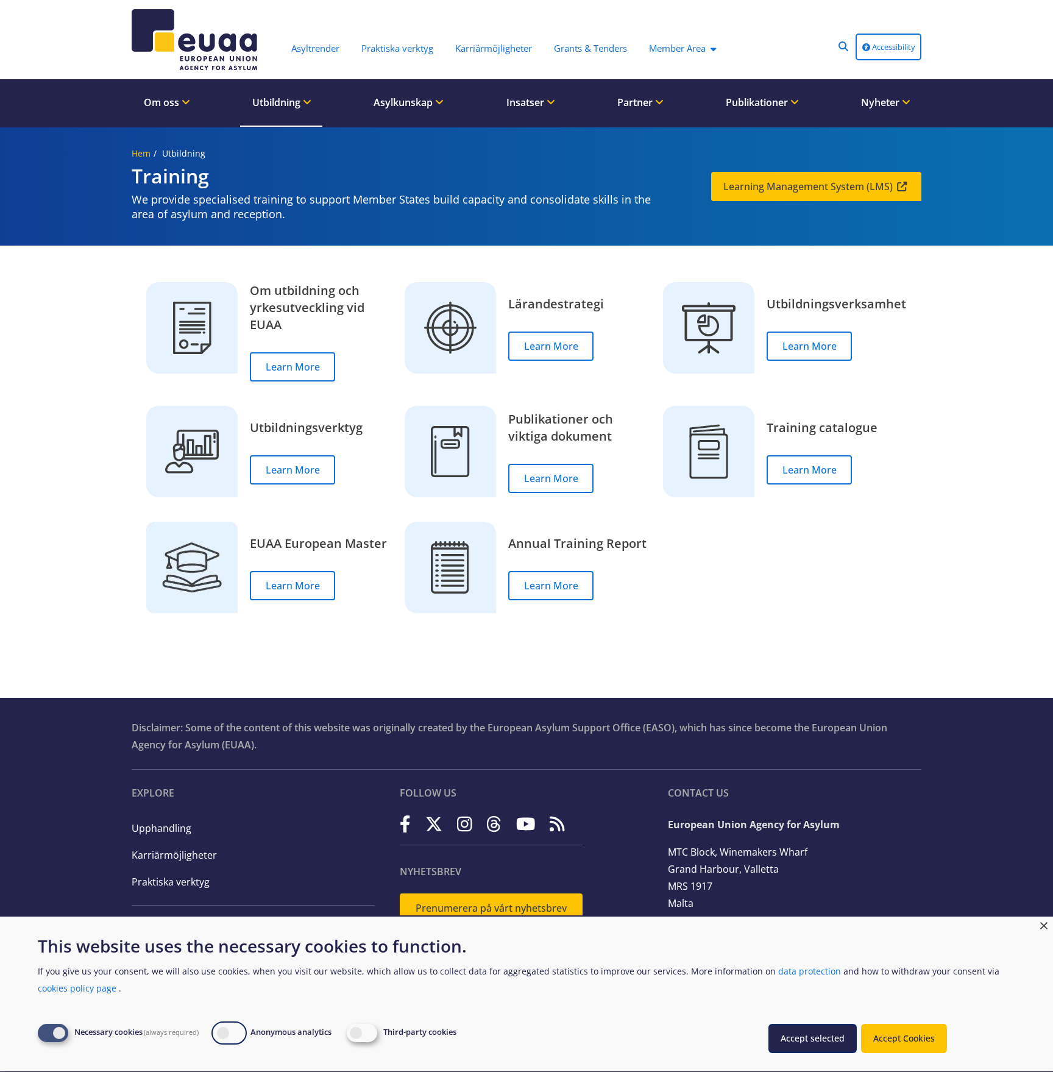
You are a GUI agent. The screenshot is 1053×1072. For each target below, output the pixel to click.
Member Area (677, 48)
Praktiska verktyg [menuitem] (397, 48)
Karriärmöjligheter (174, 855)
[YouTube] (526, 823)
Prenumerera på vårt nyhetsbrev (491, 908)
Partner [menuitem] (636, 102)
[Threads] (494, 823)
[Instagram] (464, 823)
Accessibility (892, 46)
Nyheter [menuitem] (881, 102)
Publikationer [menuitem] (758, 102)
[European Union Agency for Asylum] (197, 39)
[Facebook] (405, 823)
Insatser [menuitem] (526, 102)
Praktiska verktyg (171, 882)
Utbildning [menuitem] (277, 102)
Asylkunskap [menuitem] (404, 102)
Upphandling (161, 828)
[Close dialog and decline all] (1044, 924)
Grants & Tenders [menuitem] (590, 48)
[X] (433, 823)
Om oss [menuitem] (163, 102)
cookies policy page (77, 988)
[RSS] (557, 823)
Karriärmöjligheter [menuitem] (493, 48)
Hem (141, 153)
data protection (809, 971)
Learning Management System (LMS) (808, 186)
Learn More (293, 367)
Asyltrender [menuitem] (315, 48)
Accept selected (813, 1038)
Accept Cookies (904, 1038)
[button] (843, 46)
